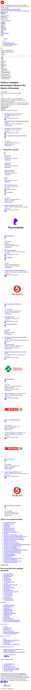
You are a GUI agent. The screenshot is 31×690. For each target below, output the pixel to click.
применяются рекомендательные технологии (13, 674)
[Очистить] (3, 54)
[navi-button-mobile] (2, 35)
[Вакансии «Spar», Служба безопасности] (17, 409)
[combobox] (8, 50)
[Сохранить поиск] (2, 58)
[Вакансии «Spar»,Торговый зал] (17, 448)
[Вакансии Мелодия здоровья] (17, 369)
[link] (3, 27)
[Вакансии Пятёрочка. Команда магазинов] (17, 290)
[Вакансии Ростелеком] (17, 223)
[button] (2, 30)
